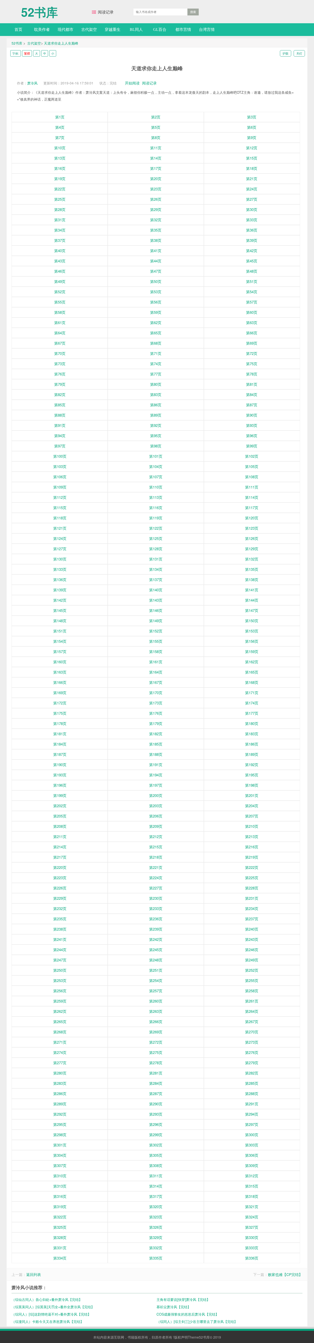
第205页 (59, 815)
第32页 (155, 219)
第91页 (59, 425)
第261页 (251, 1001)
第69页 (251, 343)
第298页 (59, 1134)
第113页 (155, 497)
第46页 (59, 271)
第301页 (59, 1144)
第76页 (59, 373)
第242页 (155, 939)
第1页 (60, 116)
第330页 (251, 1237)
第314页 (155, 1186)
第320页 (155, 1206)
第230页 (155, 898)
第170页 (155, 692)
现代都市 (65, 29)
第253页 (59, 980)
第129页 (251, 548)
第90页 (251, 415)
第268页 (59, 1031)
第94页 (59, 435)
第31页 (59, 219)
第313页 (59, 1186)
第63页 (251, 322)
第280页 (59, 1072)
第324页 (251, 1216)
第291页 (251, 1103)
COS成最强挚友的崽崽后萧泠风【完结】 (188, 1314)
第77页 (155, 373)
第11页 (155, 147)
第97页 (59, 445)
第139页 (59, 589)
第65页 (155, 332)
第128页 (155, 548)
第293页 (155, 1114)
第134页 (155, 569)
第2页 (155, 116)
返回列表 (33, 1274)
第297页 (251, 1124)
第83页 (155, 394)
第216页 (251, 846)
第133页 (59, 569)
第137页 (155, 579)
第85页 (59, 404)
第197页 (155, 785)
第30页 (251, 209)
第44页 (155, 260)
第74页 (155, 363)
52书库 (39, 9)
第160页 (59, 661)
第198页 (251, 785)
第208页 (59, 826)
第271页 (59, 1042)
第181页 (59, 733)
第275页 (155, 1052)
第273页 (251, 1042)
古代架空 (89, 29)
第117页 (251, 507)
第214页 (59, 846)
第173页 (155, 702)
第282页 (251, 1072)
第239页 (155, 929)
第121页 (59, 528)
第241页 (59, 939)
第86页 (155, 404)
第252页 (251, 970)
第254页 (155, 980)
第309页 (251, 1165)
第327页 (251, 1227)
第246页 (251, 949)
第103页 (59, 466)
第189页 (251, 754)
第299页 (155, 1134)
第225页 (251, 877)
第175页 (59, 713)
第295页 (59, 1124)
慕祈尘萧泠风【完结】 (174, 1306)
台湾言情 (207, 29)
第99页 (251, 445)
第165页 (251, 672)
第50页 (155, 281)
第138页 (251, 579)
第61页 (59, 322)
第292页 (59, 1114)
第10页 (59, 147)
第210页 (251, 826)
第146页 (155, 610)
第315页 (251, 1186)
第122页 (155, 528)
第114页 (251, 497)
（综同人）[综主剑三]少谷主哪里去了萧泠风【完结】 (197, 1321)
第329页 (155, 1237)
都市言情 (183, 29)
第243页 (251, 939)
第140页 (155, 589)
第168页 (251, 682)
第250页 (59, 970)
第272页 (155, 1042)
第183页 (251, 733)
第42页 (251, 250)
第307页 (59, 1165)
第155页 (155, 641)
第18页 (251, 168)
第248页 (155, 959)
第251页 (155, 970)
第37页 (59, 240)
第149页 (155, 620)
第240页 (251, 929)
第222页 (251, 867)
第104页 (155, 466)
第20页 (155, 178)
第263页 (155, 1011)
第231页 (251, 898)
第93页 (251, 425)
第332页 (155, 1247)
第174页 (251, 702)
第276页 (251, 1052)
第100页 (59, 456)
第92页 (155, 425)
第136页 (59, 579)
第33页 (251, 219)
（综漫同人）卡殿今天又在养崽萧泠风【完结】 (48, 1321)
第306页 (251, 1155)
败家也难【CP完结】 (285, 1274)
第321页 (251, 1206)
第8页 (155, 137)
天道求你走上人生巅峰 (61, 43)
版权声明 (181, 1337)
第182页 (155, 733)
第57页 (251, 301)
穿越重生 (112, 29)
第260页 (155, 1001)
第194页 (155, 774)
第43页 (59, 260)
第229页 (59, 898)
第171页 (251, 692)
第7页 (60, 137)
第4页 (60, 127)
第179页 (155, 723)
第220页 (59, 867)
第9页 (251, 137)
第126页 (251, 538)
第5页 (155, 127)
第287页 (155, 1093)
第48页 (251, 271)
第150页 (251, 620)
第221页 (155, 867)
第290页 (155, 1103)
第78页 (251, 373)
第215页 (155, 846)
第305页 (155, 1155)
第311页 (155, 1175)
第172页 (59, 702)
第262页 (59, 1011)
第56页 (155, 301)
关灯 (299, 53)
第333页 (251, 1247)
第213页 (251, 836)
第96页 (251, 435)
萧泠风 (32, 83)
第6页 (251, 127)
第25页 (59, 199)
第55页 (59, 301)
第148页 (59, 620)
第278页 (155, 1062)
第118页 (59, 517)
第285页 (251, 1083)
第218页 (155, 857)
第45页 (251, 260)
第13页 (59, 158)
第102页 (251, 456)
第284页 (155, 1083)
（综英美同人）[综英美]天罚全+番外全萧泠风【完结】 (53, 1306)
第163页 (59, 672)
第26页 (155, 199)
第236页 (155, 918)
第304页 (59, 1155)
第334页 (59, 1258)
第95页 (155, 435)
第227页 (155, 887)
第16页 (59, 168)
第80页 (155, 384)
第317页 (155, 1196)
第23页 (155, 188)
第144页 (251, 600)
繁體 (27, 53)
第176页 (155, 713)
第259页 (59, 1001)
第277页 (59, 1062)
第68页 (155, 343)
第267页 (251, 1021)
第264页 (251, 1011)
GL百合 (159, 29)
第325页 (59, 1227)
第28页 (59, 209)
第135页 (251, 569)
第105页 (251, 466)
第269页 (155, 1031)
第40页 (59, 250)
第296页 (155, 1124)
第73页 (59, 363)
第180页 (251, 723)
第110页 (155, 487)
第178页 (59, 723)
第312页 (251, 1175)
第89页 (155, 415)
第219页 (251, 857)
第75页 (251, 363)
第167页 (155, 682)
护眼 (285, 53)
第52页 (59, 291)
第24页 (251, 188)
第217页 (59, 857)
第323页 (155, 1216)
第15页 (251, 158)
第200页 (155, 795)
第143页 (155, 600)
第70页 (59, 353)
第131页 (155, 558)
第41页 (155, 250)
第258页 (251, 990)
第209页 (155, 826)
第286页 (59, 1093)
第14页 (155, 158)
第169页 (59, 692)
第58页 (59, 312)
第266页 (155, 1021)
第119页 (155, 517)
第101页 (155, 456)
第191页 (155, 764)
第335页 (155, 1258)
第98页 (155, 445)
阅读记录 (106, 12)
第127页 (59, 548)
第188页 (155, 754)
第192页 (251, 764)
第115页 (59, 507)
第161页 (155, 661)
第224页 (155, 877)
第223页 (59, 877)
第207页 (251, 815)
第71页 (155, 353)
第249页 (251, 959)
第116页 (155, 507)
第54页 (251, 291)
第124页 (59, 538)
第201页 (251, 795)
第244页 (59, 949)
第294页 (251, 1114)
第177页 (251, 713)
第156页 (251, 641)
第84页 (251, 394)
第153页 (251, 630)
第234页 (251, 908)
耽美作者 (42, 29)
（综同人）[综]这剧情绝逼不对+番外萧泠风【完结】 (51, 1314)
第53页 (155, 291)
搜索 (193, 12)
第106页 (59, 476)
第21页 (251, 178)
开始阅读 (132, 82)
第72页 (251, 353)
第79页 (59, 384)
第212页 (155, 836)
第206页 (155, 815)
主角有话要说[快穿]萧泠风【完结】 (183, 1299)
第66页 (251, 332)
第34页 (59, 230)
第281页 (155, 1072)
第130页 (59, 558)
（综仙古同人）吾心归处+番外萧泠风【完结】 (47, 1299)
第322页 (59, 1216)
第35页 (155, 230)
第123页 (251, 528)
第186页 (251, 744)
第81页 (251, 384)
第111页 (251, 487)
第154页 (59, 641)
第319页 (59, 1206)
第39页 (251, 240)
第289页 (59, 1103)
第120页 (251, 517)
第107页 (155, 476)
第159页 (251, 651)
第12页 (251, 147)
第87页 (251, 404)
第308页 (155, 1165)
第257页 (155, 990)
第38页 (155, 240)
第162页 (251, 661)
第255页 (251, 980)
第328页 (59, 1237)
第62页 (155, 322)
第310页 (59, 1175)
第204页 (251, 805)
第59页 (155, 312)
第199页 (59, 795)
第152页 (155, 630)
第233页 (155, 908)
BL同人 (136, 29)
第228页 (251, 887)
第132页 (251, 558)
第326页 (155, 1227)
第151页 (59, 630)
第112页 (59, 497)
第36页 (251, 230)
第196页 (59, 785)
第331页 (59, 1247)
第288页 (251, 1093)
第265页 (59, 1021)
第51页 (251, 281)
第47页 (155, 271)
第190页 (59, 764)
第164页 (155, 672)
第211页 (59, 836)
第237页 (251, 918)
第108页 (251, 476)
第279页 (251, 1062)
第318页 (251, 1196)
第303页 (251, 1144)
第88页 (59, 415)
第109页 (59, 487)
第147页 (251, 610)
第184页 (59, 744)
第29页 (155, 209)
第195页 (251, 774)
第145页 (59, 610)
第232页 (59, 908)
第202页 (59, 805)
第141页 (251, 589)
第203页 (155, 805)
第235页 (59, 918)
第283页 (59, 1083)
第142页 (59, 600)
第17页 (155, 168)
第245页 (155, 949)
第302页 (155, 1144)
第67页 (59, 343)
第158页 (155, 651)
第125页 (155, 538)
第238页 (59, 929)
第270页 (251, 1031)
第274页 (59, 1052)
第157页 (59, 651)
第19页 (59, 178)
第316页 (59, 1196)
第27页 (251, 199)
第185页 (155, 744)
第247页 (59, 959)
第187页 (59, 754)
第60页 (251, 312)
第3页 (251, 116)
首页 (18, 29)
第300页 (251, 1134)
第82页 (59, 394)
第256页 (59, 990)
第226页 (59, 887)
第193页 (59, 774)
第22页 (59, 188)
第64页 (59, 332)
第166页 (59, 682)
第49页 (59, 281)
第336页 (251, 1258)
